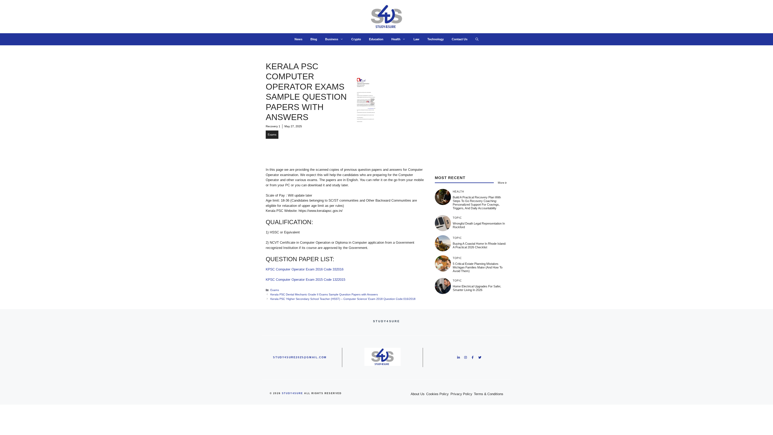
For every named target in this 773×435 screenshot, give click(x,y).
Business (331, 39)
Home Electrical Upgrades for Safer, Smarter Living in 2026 (477, 288)
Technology (435, 39)
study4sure (292, 393)
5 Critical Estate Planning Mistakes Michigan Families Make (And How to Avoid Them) (477, 267)
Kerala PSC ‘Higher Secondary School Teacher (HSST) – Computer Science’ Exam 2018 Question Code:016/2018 (342, 298)
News (298, 39)
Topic (457, 217)
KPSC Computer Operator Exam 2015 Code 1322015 (305, 280)
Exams (272, 134)
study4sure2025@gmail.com (300, 357)
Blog (313, 39)
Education (376, 39)
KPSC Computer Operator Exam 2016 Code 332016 (304, 269)
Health (395, 39)
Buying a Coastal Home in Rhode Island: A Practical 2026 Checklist (479, 245)
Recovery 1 (273, 126)
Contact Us (459, 39)
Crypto (356, 39)
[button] (477, 39)
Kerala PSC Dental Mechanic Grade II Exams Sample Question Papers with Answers (324, 294)
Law (416, 39)
